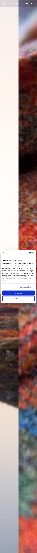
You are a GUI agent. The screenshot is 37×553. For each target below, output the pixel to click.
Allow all (18, 293)
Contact (16, 3)
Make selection (25, 287)
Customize (17, 299)
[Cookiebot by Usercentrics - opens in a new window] (26, 253)
